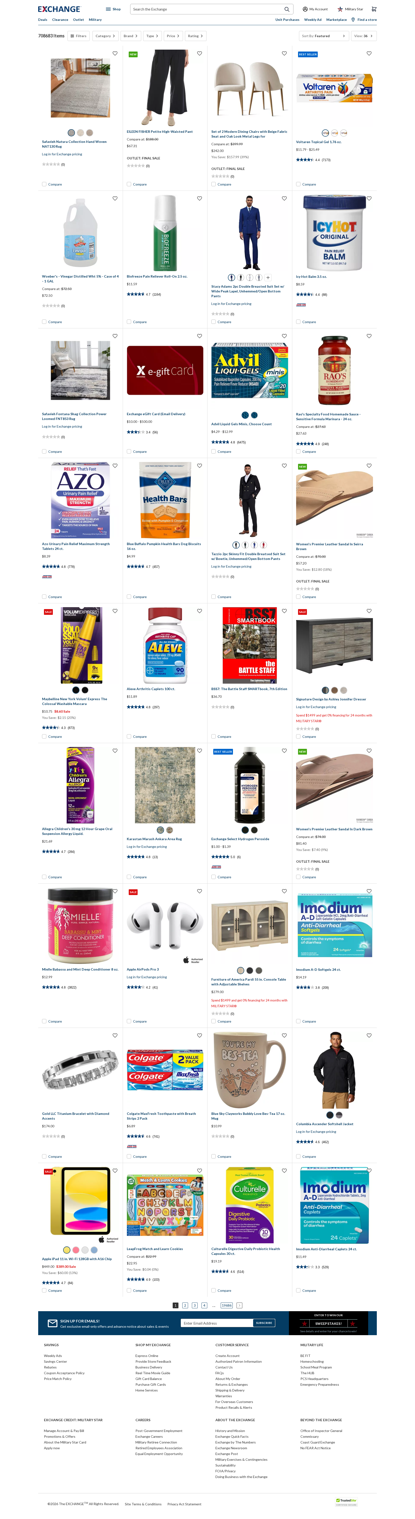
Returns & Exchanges (231, 1384)
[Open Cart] (374, 9)
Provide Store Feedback (153, 1361)
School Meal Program (316, 1367)
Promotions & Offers (59, 1436)
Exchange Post (226, 1454)
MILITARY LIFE (311, 1345)
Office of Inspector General (321, 1431)
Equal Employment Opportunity (159, 1454)
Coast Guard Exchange (317, 1442)
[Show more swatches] (268, 277)
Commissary (309, 1436)
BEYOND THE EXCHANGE (321, 1420)
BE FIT (305, 1356)
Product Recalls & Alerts (233, 1407)
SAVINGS (51, 1345)
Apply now (52, 1448)
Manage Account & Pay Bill (64, 1431)
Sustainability (225, 1465)
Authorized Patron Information (238, 1361)
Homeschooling (312, 1361)
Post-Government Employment (159, 1431)
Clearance (60, 19)
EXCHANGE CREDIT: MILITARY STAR (73, 1420)
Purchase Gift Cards (150, 1384)
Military (95, 19)
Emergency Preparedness (319, 1384)
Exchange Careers (149, 1436)
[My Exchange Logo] (68, 9)
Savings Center (55, 1361)
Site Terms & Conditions (143, 1504)
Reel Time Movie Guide (152, 1373)
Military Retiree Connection (156, 1442)
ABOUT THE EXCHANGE (235, 1420)
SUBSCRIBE (264, 1323)
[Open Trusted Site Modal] (346, 1502)
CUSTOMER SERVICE (232, 1345)
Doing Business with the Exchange (241, 1477)
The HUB (307, 1373)
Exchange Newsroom (231, 1448)
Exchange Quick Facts (232, 1436)
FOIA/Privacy (225, 1471)
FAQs (219, 1373)
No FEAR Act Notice (315, 1448)
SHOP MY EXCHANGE (153, 1345)
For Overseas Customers (234, 1402)
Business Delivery (148, 1367)
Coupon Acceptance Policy (64, 1373)
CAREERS (142, 1420)
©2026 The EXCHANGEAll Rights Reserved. (83, 1504)
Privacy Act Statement (184, 1504)
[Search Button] (287, 9)
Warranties (223, 1396)
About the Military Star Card (65, 1442)
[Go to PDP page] (80, 88)
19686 (227, 1305)
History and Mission (230, 1431)
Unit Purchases (287, 19)
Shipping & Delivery (229, 1390)
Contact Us (224, 1367)
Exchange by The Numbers (235, 1442)
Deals (42, 19)
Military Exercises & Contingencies (241, 1459)
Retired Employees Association (158, 1448)
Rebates (50, 1367)
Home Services (146, 1390)
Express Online (146, 1356)
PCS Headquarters (314, 1379)
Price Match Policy (58, 1379)
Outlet (78, 19)
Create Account (227, 1356)
